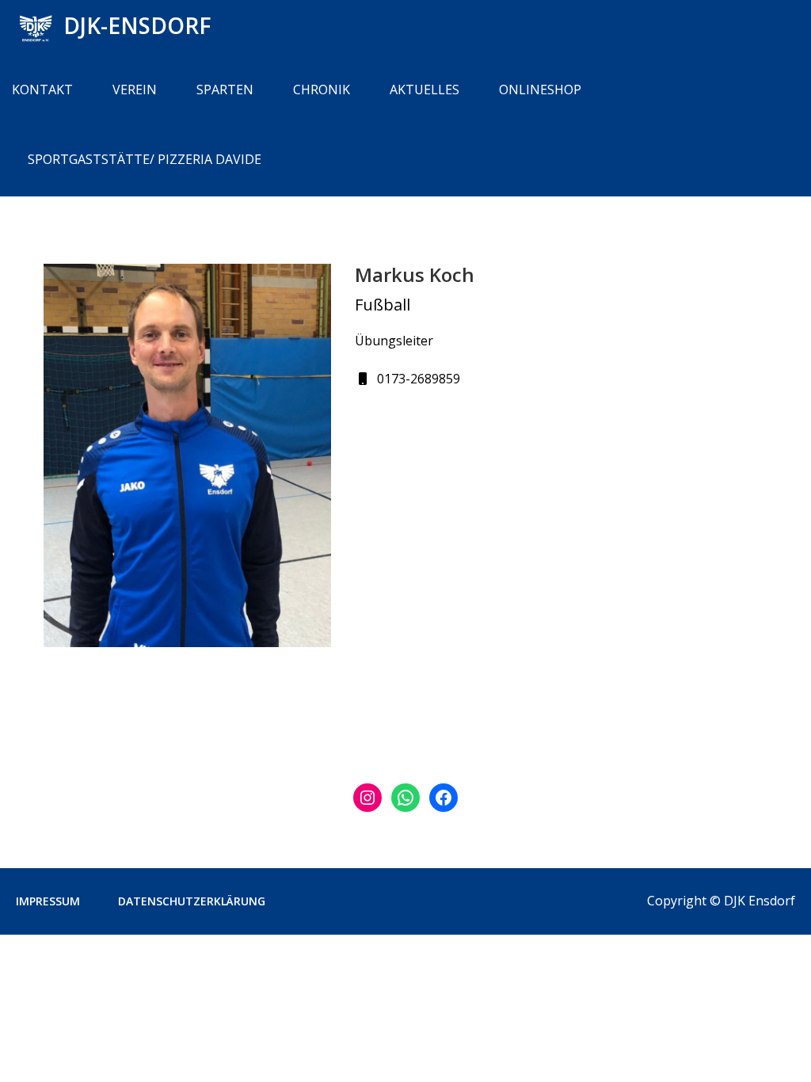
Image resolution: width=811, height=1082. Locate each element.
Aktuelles (424, 89)
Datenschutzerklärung (191, 901)
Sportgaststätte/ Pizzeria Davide (144, 159)
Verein (134, 89)
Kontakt (42, 89)
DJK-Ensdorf (137, 25)
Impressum (48, 901)
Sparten (224, 89)
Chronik (321, 89)
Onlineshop (540, 89)
